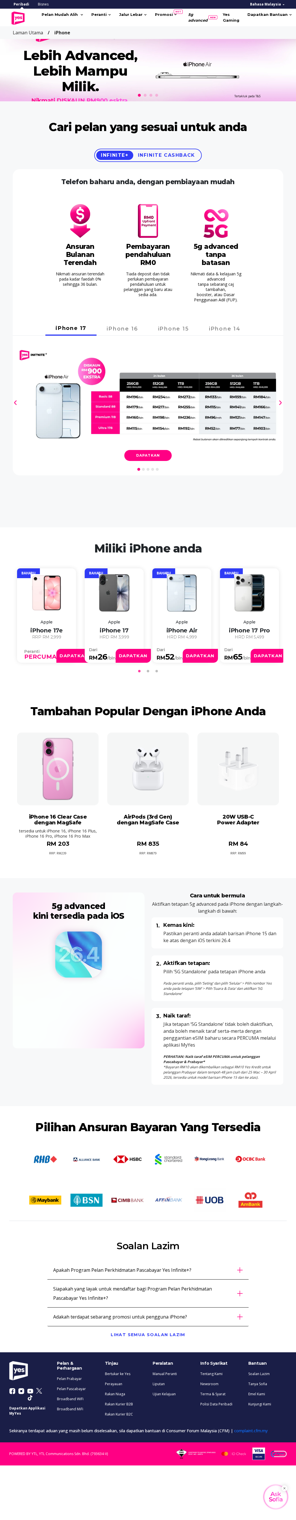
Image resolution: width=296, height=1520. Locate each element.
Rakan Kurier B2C (119, 1414)
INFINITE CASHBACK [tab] (166, 155)
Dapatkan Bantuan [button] (267, 14)
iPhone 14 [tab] (224, 329)
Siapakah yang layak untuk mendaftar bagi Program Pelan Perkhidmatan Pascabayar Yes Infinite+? (132, 1293)
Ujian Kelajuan (164, 1394)
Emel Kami (256, 1394)
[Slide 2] (145, 95)
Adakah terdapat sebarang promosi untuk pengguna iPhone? (120, 1317)
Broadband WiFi (70, 1398)
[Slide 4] (156, 95)
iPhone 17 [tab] (71, 328)
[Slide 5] (157, 469)
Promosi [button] (166, 13)
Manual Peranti (165, 1373)
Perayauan (113, 1383)
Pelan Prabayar (69, 1378)
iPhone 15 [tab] (173, 329)
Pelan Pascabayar (71, 1388)
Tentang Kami (211, 1373)
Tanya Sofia (257, 1383)
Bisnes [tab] (43, 4)
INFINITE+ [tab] (114, 155)
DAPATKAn (74, 655)
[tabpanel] (46, 615)
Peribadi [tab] (21, 4)
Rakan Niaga (115, 1394)
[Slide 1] (139, 95)
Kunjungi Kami (259, 1404)
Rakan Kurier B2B (119, 1404)
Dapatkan (148, 455)
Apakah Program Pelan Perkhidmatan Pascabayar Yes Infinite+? (122, 1270)
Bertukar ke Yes (117, 1373)
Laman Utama (28, 32)
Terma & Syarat (212, 1394)
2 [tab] (148, 671)
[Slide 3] (150, 95)
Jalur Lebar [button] (131, 14)
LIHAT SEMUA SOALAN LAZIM (148, 1334)
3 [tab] (157, 671)
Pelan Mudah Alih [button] (60, 14)
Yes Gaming (231, 17)
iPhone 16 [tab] (122, 329)
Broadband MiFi (70, 1409)
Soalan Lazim (259, 1373)
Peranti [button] (99, 14)
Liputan (159, 1383)
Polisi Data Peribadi (216, 1404)
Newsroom (209, 1383)
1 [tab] (139, 671)
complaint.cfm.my (251, 1430)
